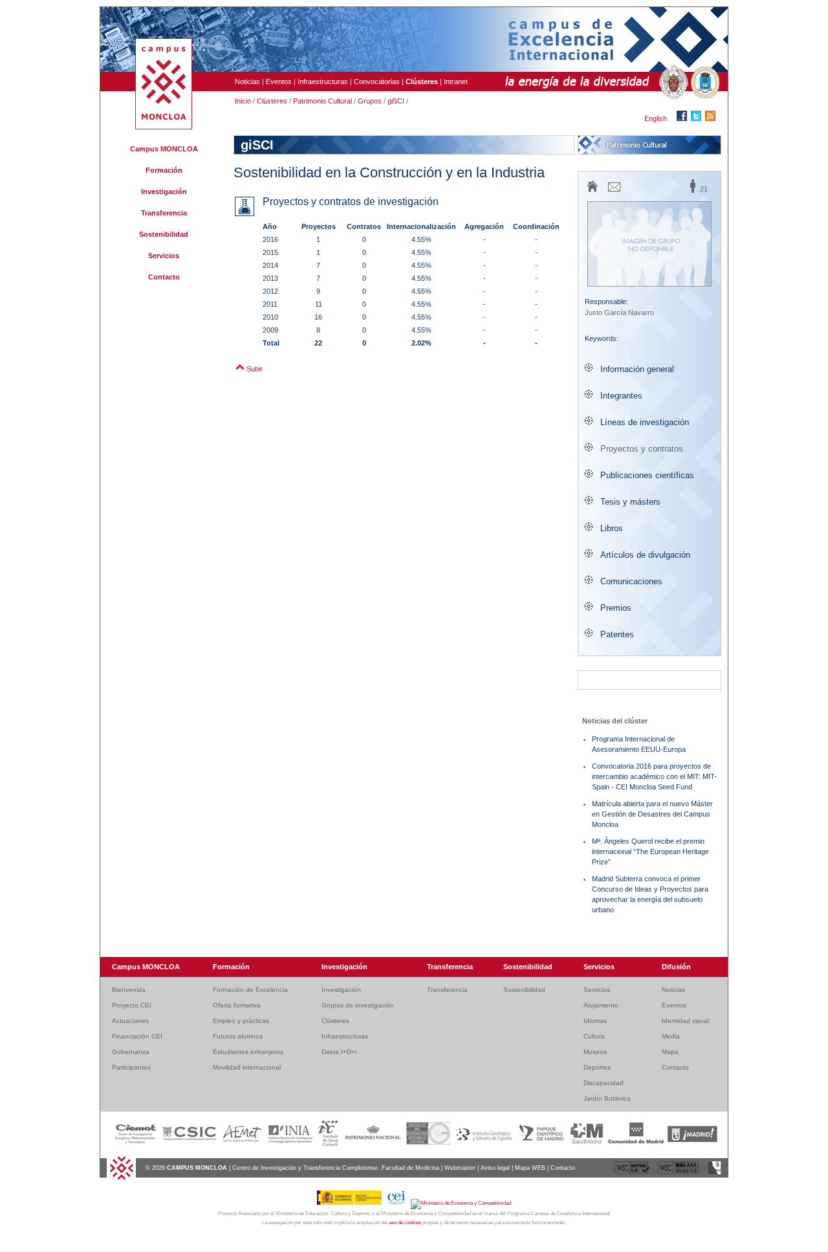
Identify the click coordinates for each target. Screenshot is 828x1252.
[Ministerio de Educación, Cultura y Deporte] (351, 1203)
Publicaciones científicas (647, 475)
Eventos (279, 81)
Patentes (617, 634)
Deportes (597, 1067)
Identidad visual (685, 1020)
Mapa (670, 1051)
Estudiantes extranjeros (248, 1051)
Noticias (247, 81)
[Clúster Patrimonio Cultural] (649, 145)
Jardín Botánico (607, 1098)
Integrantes (621, 396)
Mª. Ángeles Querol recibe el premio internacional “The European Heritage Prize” (650, 851)
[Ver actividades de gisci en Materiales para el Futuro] (649, 680)
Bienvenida (129, 989)
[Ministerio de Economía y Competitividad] (461, 1203)
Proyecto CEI (131, 1005)
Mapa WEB (530, 1168)
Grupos (370, 101)
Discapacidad (603, 1082)
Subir (254, 369)
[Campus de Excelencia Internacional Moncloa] (163, 127)
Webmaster (459, 1168)
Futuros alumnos (238, 1036)
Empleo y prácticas (241, 1020)
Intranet (456, 81)
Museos (595, 1051)
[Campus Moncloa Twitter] (698, 118)
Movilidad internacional (247, 1067)
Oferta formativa (237, 1005)
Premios (615, 608)
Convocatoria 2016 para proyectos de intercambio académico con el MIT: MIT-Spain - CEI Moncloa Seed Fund (654, 776)
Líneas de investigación (644, 422)
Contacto (164, 277)
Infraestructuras (323, 81)
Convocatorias (377, 81)
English (655, 118)
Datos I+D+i (338, 1051)
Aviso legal (495, 1168)
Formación (164, 170)
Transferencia (164, 213)
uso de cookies (405, 1222)
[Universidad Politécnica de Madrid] (703, 83)
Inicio (243, 101)
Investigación (164, 191)
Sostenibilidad (163, 234)
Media (671, 1036)
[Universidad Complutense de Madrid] (672, 83)
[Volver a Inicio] (121, 1178)
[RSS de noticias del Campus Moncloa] (712, 118)
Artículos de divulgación (645, 555)
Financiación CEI (137, 1036)
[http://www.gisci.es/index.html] (593, 191)
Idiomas (595, 1020)
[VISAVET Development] (714, 1173)
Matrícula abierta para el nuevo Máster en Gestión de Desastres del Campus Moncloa (652, 814)
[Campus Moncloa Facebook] (684, 118)
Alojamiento (600, 1005)
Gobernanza (130, 1051)
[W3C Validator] (633, 1173)
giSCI (395, 101)
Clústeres (272, 101)
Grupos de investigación (357, 1005)
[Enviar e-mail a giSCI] (614, 191)
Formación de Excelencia (250, 989)
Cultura (594, 1036)
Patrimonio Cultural (322, 101)
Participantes (131, 1067)
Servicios (163, 255)
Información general (637, 369)
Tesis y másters (630, 502)
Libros (611, 528)
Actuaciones (130, 1020)
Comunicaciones (631, 581)
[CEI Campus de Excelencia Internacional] (398, 1203)
